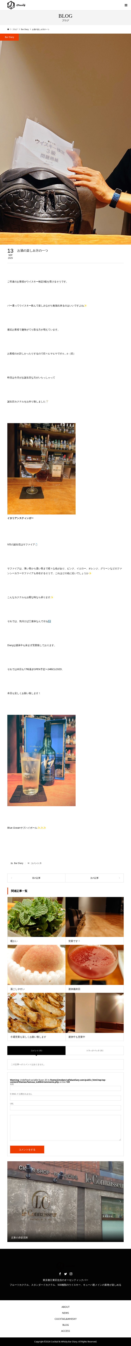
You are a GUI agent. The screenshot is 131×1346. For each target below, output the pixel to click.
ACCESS (65, 1330)
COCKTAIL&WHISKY (66, 1318)
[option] (65, 1201)
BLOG (65, 1324)
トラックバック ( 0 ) (94, 1050)
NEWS (65, 1312)
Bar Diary (9, 37)
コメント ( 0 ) (36, 1050)
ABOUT (66, 1306)
